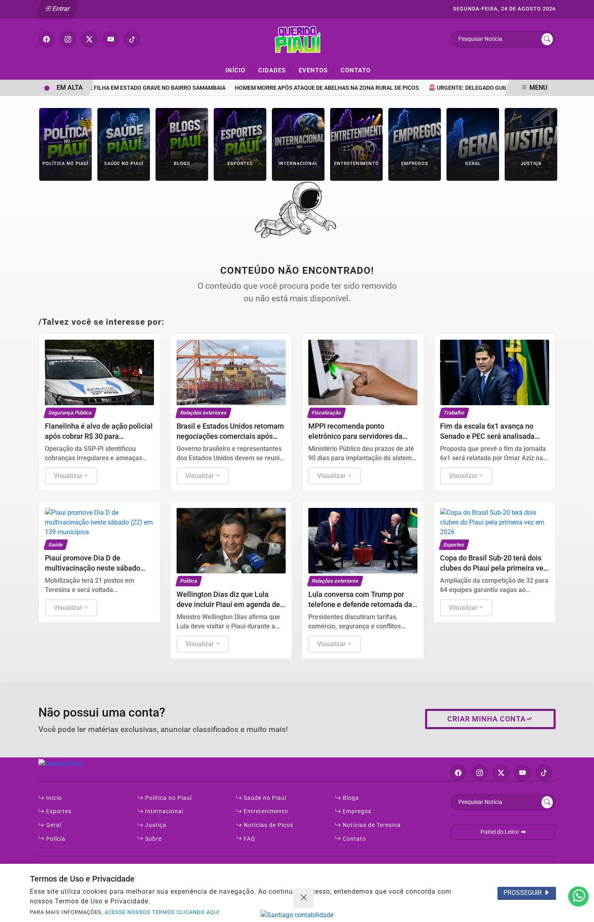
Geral (52, 825)
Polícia (54, 838)
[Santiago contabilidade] (297, 915)
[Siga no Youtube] (111, 39)
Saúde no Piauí (264, 798)
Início (238, 70)
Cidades (275, 70)
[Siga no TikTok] (132, 39)
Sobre (152, 838)
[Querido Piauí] (297, 38)
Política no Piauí (167, 798)
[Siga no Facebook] (46, 39)
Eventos (317, 70)
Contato (356, 70)
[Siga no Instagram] (68, 39)
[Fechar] (303, 898)
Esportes (58, 811)
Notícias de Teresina (371, 825)
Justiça (154, 825)
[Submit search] (547, 39)
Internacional (163, 811)
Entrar (60, 9)
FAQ (248, 838)
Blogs (350, 798)
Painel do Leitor (500, 832)
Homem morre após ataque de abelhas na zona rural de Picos (315, 88)
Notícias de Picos (267, 825)
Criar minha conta (486, 719)
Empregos (356, 811)
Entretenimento (265, 811)
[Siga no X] (89, 39)
